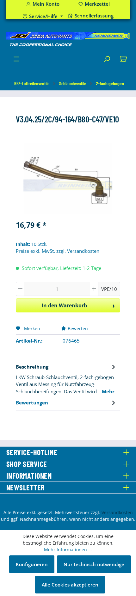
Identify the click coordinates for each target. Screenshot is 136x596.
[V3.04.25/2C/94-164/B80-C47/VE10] (67, 178)
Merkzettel (94, 4)
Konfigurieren (32, 564)
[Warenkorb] (123, 61)
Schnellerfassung (94, 15)
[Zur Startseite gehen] (68, 39)
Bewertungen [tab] (32, 402)
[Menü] (16, 60)
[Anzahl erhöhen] (94, 289)
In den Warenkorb (64, 305)
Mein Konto (46, 4)
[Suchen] (107, 60)
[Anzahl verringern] (20, 289)
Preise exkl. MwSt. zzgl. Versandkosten (57, 251)
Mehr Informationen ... (68, 550)
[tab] (66, 378)
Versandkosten (117, 512)
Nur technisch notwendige (94, 564)
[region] (68, 178)
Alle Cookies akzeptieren (70, 584)
